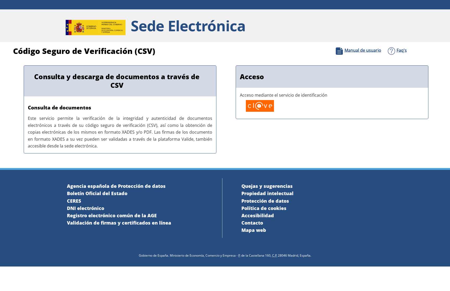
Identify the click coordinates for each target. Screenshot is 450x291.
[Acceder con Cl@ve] (257, 107)
